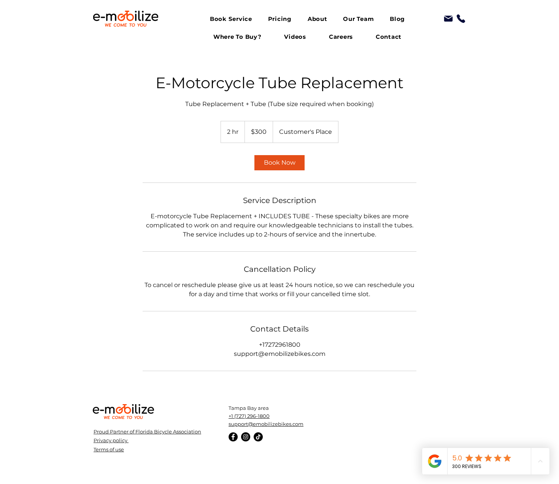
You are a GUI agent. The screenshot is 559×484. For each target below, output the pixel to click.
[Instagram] (245, 436)
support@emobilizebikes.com (266, 424)
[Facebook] (233, 436)
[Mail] (448, 19)
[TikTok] (258, 436)
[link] (279, 162)
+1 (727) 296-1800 (249, 416)
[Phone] (461, 19)
